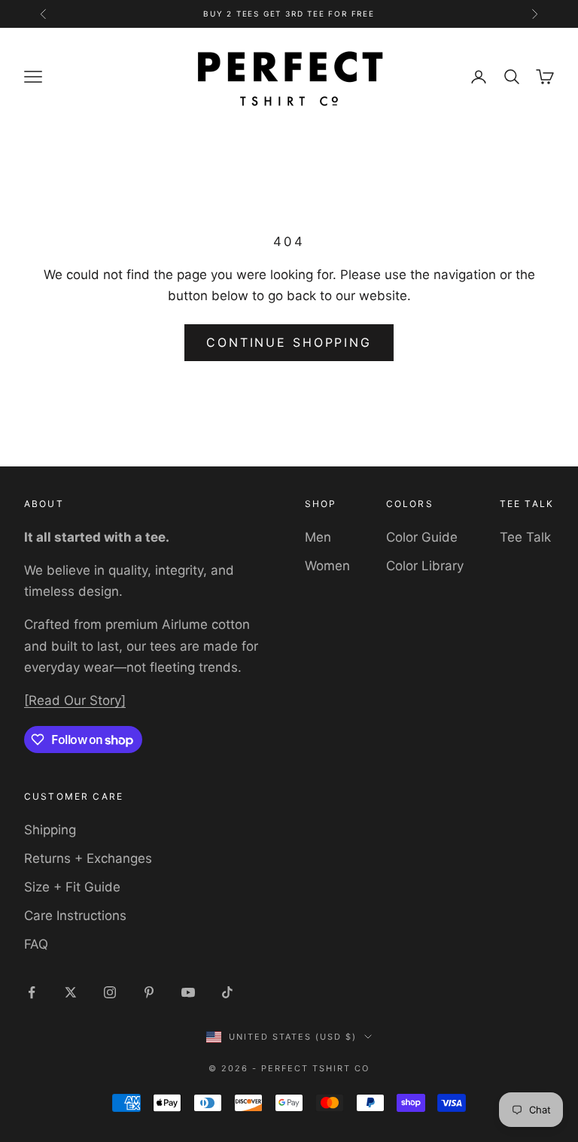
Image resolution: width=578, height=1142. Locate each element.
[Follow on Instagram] (109, 992)
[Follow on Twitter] (70, 992)
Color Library (425, 565)
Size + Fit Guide (72, 886)
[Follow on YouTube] (188, 992)
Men (318, 537)
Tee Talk (525, 537)
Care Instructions (75, 915)
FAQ (36, 944)
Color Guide (422, 537)
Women (327, 565)
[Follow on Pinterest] (149, 992)
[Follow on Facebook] (31, 992)
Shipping (50, 829)
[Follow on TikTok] (227, 992)
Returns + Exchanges (88, 858)
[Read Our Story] (75, 700)
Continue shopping (289, 342)
